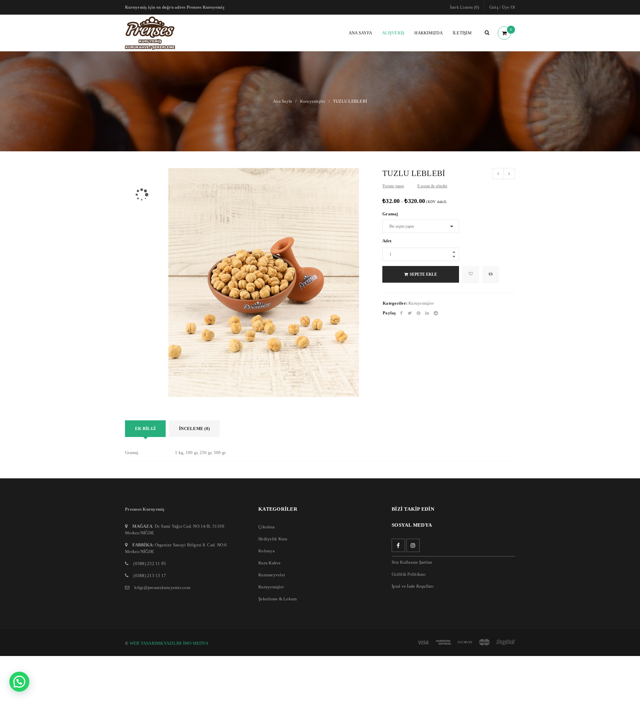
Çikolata (266, 526)
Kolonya (266, 550)
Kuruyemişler (312, 101)
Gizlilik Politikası (409, 574)
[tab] (145, 428)
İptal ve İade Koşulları (413, 586)
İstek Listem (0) (464, 7)
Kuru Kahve (269, 562)
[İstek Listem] (470, 274)
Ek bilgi (145, 428)
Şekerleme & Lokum (277, 598)
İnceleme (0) (194, 428)
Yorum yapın (393, 186)
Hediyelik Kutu (273, 538)
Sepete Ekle (423, 274)
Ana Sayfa (282, 101)
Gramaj (390, 213)
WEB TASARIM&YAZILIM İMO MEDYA (169, 643)
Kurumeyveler (271, 574)
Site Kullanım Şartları (412, 562)
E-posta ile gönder (432, 186)
